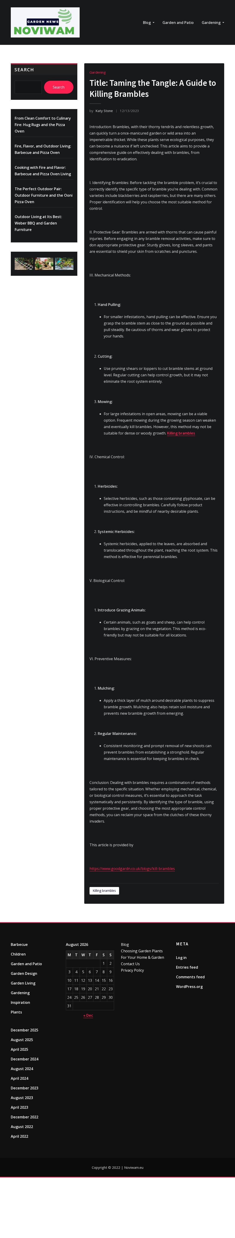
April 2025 (19, 1049)
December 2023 (24, 1088)
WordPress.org (189, 986)
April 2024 (19, 1078)
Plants (16, 1012)
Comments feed (190, 976)
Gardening (211, 22)
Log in (181, 957)
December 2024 (24, 1059)
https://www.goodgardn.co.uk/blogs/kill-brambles (132, 868)
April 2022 (19, 1136)
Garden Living (23, 983)
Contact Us (130, 963)
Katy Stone (101, 110)
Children (18, 954)
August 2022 (22, 1126)
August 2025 (22, 1039)
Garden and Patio (178, 22)
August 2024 (22, 1068)
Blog (147, 22)
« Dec (88, 1015)
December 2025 (24, 1030)
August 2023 (22, 1097)
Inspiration (20, 1002)
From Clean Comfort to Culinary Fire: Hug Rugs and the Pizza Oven (43, 125)
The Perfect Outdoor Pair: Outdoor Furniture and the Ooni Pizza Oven (44, 195)
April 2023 (19, 1107)
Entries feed (187, 967)
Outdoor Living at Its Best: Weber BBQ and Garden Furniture (38, 223)
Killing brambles (181, 433)
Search (24, 69)
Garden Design (24, 973)
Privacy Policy (132, 970)
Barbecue (19, 944)
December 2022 (24, 1117)
